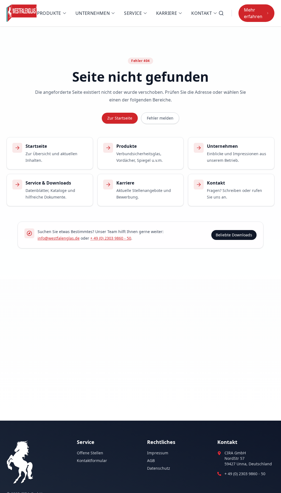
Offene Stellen (90, 452)
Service (133, 13)
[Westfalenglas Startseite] (22, 13)
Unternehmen (92, 13)
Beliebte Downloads (234, 234)
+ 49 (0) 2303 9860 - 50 (110, 238)
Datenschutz (158, 468)
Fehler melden (160, 118)
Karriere (166, 13)
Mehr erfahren (253, 13)
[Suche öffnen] (221, 13)
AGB (151, 460)
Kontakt (201, 13)
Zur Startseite (119, 118)
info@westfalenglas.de (59, 238)
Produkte (49, 13)
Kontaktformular (92, 460)
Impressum (157, 452)
